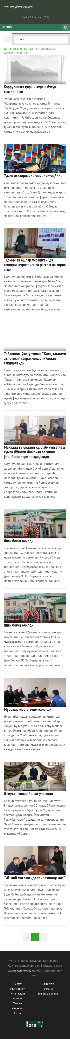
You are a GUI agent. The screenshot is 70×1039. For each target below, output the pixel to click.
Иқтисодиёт (17, 989)
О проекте (47, 984)
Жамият (17, 998)
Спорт (17, 1013)
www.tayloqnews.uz (20, 971)
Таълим (17, 1003)
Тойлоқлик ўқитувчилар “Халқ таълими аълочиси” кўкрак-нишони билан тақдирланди (35, 358)
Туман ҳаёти (17, 994)
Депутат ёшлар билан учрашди (28, 793)
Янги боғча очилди (18, 540)
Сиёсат (17, 984)
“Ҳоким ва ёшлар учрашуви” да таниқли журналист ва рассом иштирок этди (35, 264)
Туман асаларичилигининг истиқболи (33, 175)
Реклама (48, 989)
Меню (7, 27)
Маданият (17, 1008)
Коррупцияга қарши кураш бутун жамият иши (30, 89)
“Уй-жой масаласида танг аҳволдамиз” (34, 877)
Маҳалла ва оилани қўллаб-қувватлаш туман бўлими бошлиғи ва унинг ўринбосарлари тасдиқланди (34, 451)
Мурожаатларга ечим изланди (27, 709)
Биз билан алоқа (48, 994)
